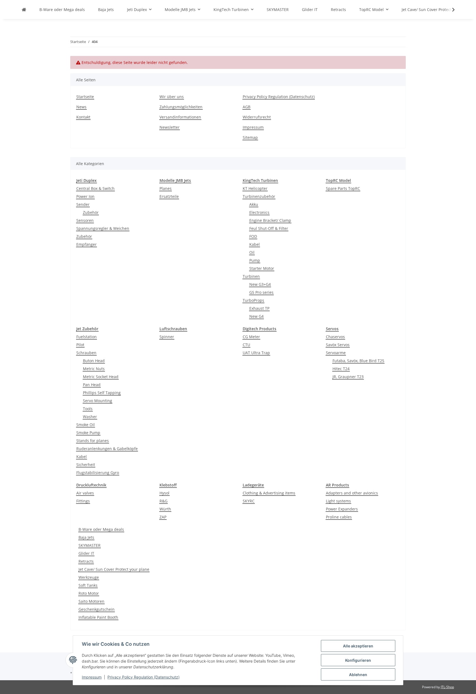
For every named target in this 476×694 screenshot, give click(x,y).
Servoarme (336, 352)
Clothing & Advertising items (269, 493)
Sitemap (250, 137)
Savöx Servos (338, 344)
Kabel (254, 244)
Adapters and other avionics (352, 493)
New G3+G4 (260, 284)
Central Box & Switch (95, 188)
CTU (246, 344)
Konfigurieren (358, 660)
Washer (90, 416)
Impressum (92, 677)
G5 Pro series (261, 292)
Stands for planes (92, 440)
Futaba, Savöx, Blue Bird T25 (358, 360)
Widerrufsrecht (257, 117)
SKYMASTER (90, 545)
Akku (253, 204)
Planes (165, 188)
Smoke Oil (85, 424)
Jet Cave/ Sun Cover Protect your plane (114, 569)
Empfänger (86, 244)
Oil (252, 252)
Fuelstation (86, 336)
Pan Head (92, 384)
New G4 (256, 316)
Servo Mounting (97, 400)
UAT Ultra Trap (256, 352)
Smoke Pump (88, 432)
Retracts (86, 561)
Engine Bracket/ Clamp (270, 220)
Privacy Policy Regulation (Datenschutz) (143, 677)
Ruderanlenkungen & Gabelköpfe (107, 448)
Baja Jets (86, 537)
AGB (246, 106)
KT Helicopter (255, 188)
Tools (88, 408)
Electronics (259, 212)
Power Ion (85, 196)
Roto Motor (89, 593)
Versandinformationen (180, 117)
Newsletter (169, 127)
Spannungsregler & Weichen (102, 228)
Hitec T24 (341, 368)
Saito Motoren (91, 601)
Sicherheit (85, 464)
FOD (253, 236)
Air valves (85, 493)
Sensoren (85, 220)
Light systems (338, 501)
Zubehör (91, 212)
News (81, 106)
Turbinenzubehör (259, 196)
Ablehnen (358, 674)
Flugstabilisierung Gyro (97, 472)
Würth (165, 509)
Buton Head (94, 360)
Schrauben (86, 352)
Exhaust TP (259, 308)
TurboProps (253, 300)
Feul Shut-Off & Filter (268, 228)
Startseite (85, 96)
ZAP (162, 517)
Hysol (164, 493)
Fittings (83, 501)
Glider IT (86, 553)
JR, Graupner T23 (348, 376)
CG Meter (251, 336)
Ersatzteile (169, 196)
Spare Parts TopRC (343, 188)
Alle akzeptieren (358, 646)
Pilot (80, 344)
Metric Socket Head (100, 376)
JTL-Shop (447, 687)
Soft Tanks (88, 585)
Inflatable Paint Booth (98, 617)
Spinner (166, 336)
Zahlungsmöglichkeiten (180, 106)
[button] (449, 9)
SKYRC (249, 501)
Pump (254, 260)
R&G (163, 501)
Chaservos (335, 336)
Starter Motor (261, 268)
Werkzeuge (89, 577)
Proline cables (339, 517)
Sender (83, 204)
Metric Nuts (94, 368)
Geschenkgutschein (97, 609)
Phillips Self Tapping (102, 392)
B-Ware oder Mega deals (101, 529)
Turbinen (251, 276)
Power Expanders (342, 509)
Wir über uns (171, 96)
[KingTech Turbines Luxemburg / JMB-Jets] (24, 9)
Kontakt (83, 117)
